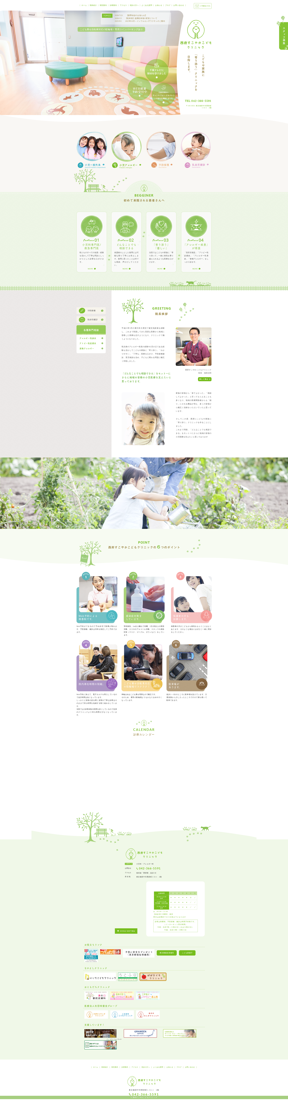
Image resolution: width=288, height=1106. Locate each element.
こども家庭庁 (187, 953)
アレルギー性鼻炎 (87, 338)
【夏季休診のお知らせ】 (131, 15)
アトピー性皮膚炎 (87, 343)
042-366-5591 (201, 101)
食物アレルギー (86, 348)
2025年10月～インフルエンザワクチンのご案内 (140, 21)
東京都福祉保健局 (167, 953)
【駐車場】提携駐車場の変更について (136, 18)
